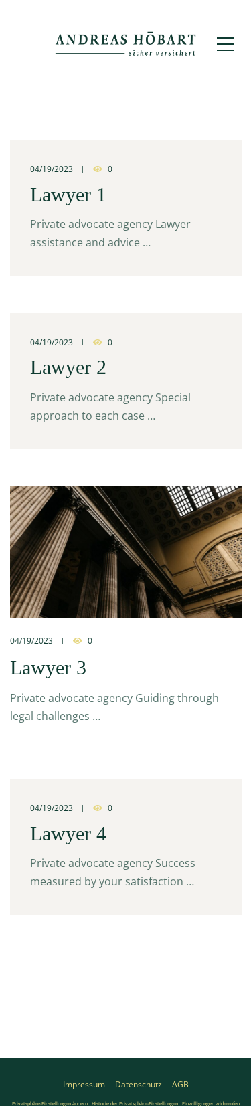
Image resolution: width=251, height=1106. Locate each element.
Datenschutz (138, 1084)
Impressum (84, 1084)
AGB (180, 1084)
